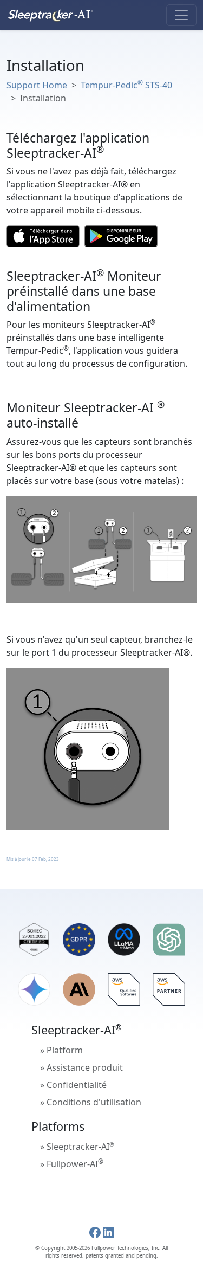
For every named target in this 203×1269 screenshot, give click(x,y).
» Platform (61, 1050)
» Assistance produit (81, 1067)
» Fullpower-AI (71, 1163)
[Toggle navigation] (181, 15)
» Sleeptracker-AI (77, 1147)
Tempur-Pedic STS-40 (126, 85)
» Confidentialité (73, 1085)
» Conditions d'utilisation (90, 1102)
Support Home (36, 85)
